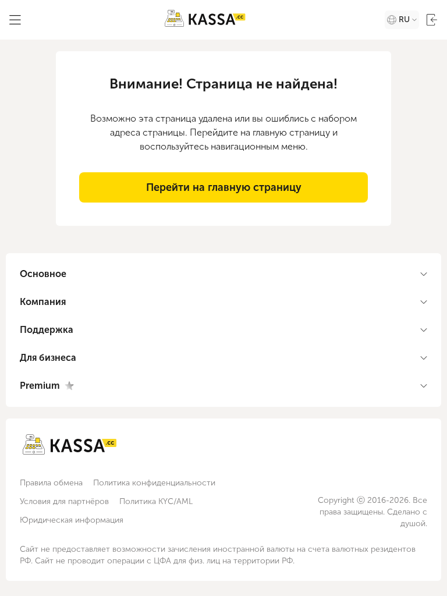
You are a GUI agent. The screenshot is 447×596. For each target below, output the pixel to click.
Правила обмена (51, 483)
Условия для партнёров (64, 501)
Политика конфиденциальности (154, 483)
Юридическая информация (71, 520)
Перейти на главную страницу (223, 187)
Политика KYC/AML (156, 501)
